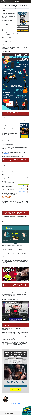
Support (12, 413)
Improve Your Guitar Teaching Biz (22, 188)
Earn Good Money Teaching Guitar (22, 191)
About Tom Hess (8, 413)
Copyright (18, 413)
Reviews (20, 413)
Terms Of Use (14, 413)
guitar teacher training (6, 153)
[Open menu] (30, 1)
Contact (5, 413)
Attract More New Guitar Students (22, 185)
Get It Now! (16, 389)
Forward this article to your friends (16, 403)
